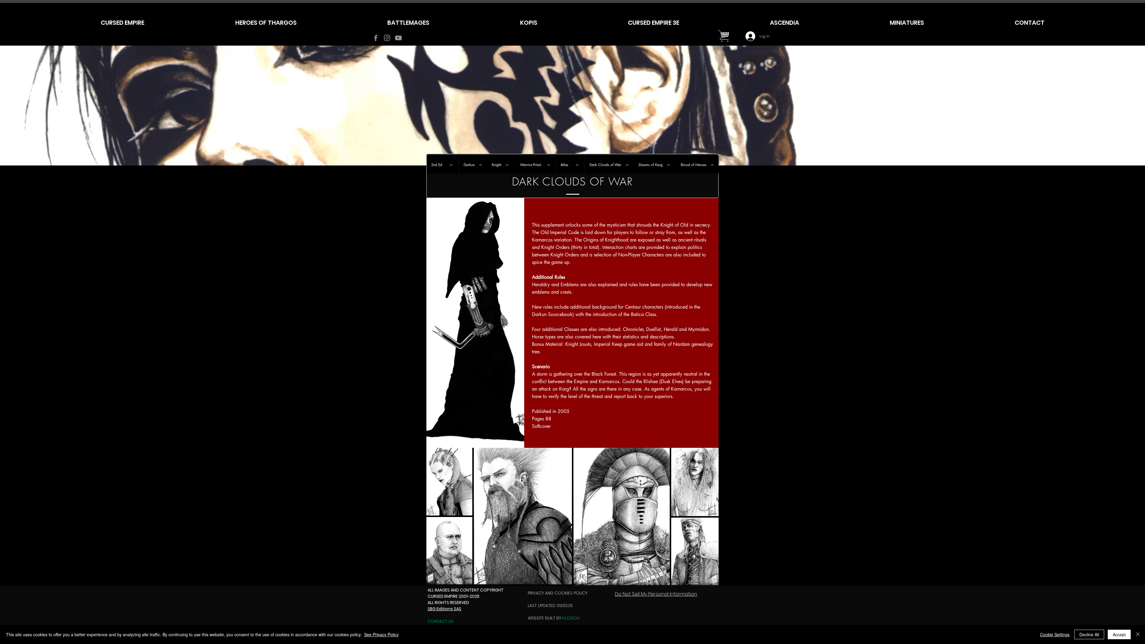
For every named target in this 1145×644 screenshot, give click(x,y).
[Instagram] (387, 38)
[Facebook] (376, 38)
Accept (1119, 634)
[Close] (1137, 634)
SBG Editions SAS (444, 609)
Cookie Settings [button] (1055, 634)
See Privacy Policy (381, 634)
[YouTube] (398, 38)
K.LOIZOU (571, 618)
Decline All (1089, 634)
